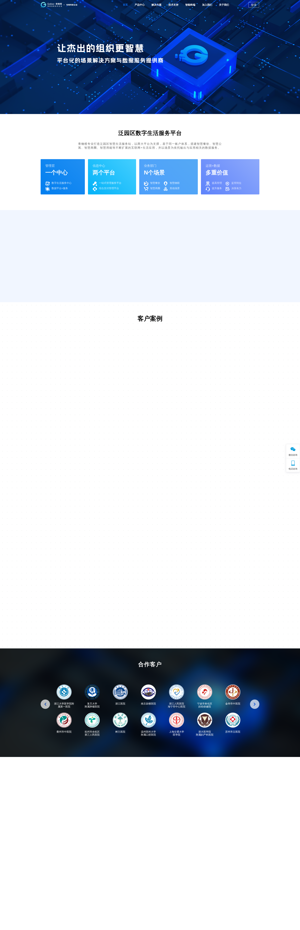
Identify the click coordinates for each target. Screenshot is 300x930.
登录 (254, 5)
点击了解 (23, 262)
